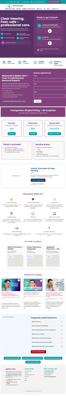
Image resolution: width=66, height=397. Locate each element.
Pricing (26, 373)
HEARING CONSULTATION (28, 9)
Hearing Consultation (29, 374)
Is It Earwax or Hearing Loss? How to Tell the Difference (32, 293)
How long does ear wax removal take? (42, 342)
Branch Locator (28, 371)
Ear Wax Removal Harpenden (12, 358)
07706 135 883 (40, 184)
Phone (35, 91)
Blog (26, 380)
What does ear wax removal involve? (41, 338)
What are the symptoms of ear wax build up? (44, 330)
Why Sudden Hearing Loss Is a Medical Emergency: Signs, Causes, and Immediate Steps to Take (54, 295)
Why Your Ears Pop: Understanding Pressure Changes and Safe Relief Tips (10, 294)
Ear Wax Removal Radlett (33, 362)
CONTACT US (54, 9)
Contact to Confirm (54, 133)
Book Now (11, 133)
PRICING (18, 9)
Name (35, 75)
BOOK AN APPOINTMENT (53, 2)
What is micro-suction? (38, 334)
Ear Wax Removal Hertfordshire (53, 358)
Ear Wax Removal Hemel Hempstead (32, 358)
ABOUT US (39, 9)
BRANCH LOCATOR (10, 9)
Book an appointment (38, 180)
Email (35, 83)
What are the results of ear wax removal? (43, 346)
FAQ (44, 9)
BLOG (48, 9)
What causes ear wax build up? (40, 326)
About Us (27, 376)
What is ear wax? (36, 321)
